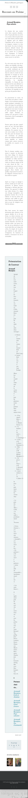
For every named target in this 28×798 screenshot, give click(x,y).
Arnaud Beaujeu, (17, 694)
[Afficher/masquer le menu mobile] (25, 13)
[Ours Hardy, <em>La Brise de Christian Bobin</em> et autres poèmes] (18, 762)
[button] (8, 762)
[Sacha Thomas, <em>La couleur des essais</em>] (10, 762)
